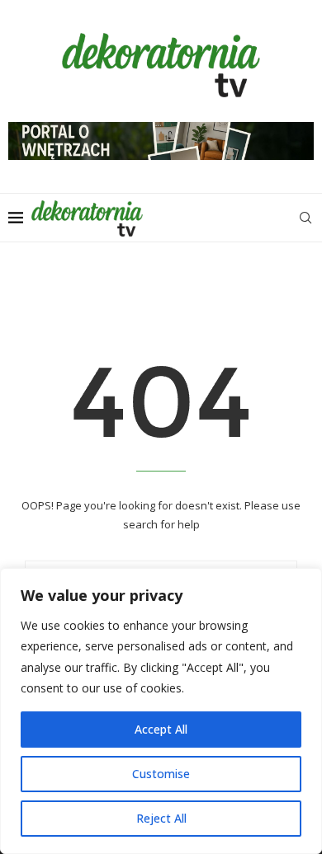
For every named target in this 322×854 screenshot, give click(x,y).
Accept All (161, 729)
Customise (161, 773)
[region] (161, 711)
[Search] (305, 218)
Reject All (161, 818)
